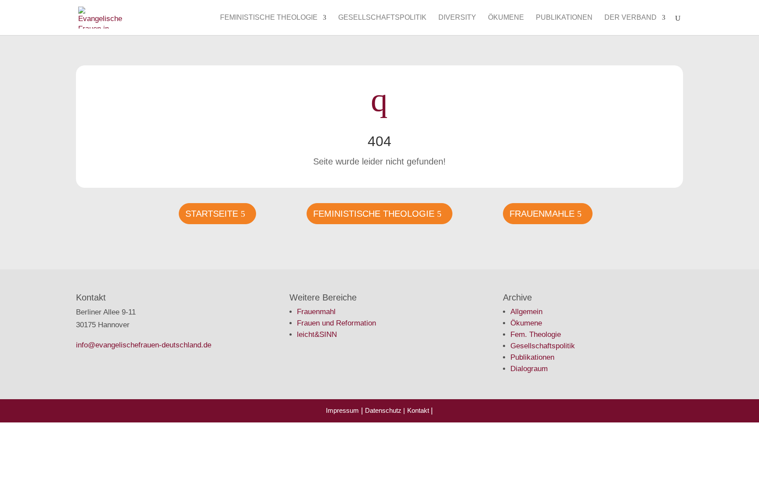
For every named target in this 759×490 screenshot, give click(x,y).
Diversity (457, 17)
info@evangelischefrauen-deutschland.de (143, 345)
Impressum (342, 410)
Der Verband (630, 17)
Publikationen (564, 17)
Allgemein (526, 312)
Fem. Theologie (535, 334)
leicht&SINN (317, 334)
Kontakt (419, 410)
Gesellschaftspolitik (382, 17)
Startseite (211, 213)
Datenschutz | (385, 410)
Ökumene (506, 17)
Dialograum (529, 369)
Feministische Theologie (269, 17)
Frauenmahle (542, 213)
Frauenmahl (316, 312)
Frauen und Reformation (336, 323)
